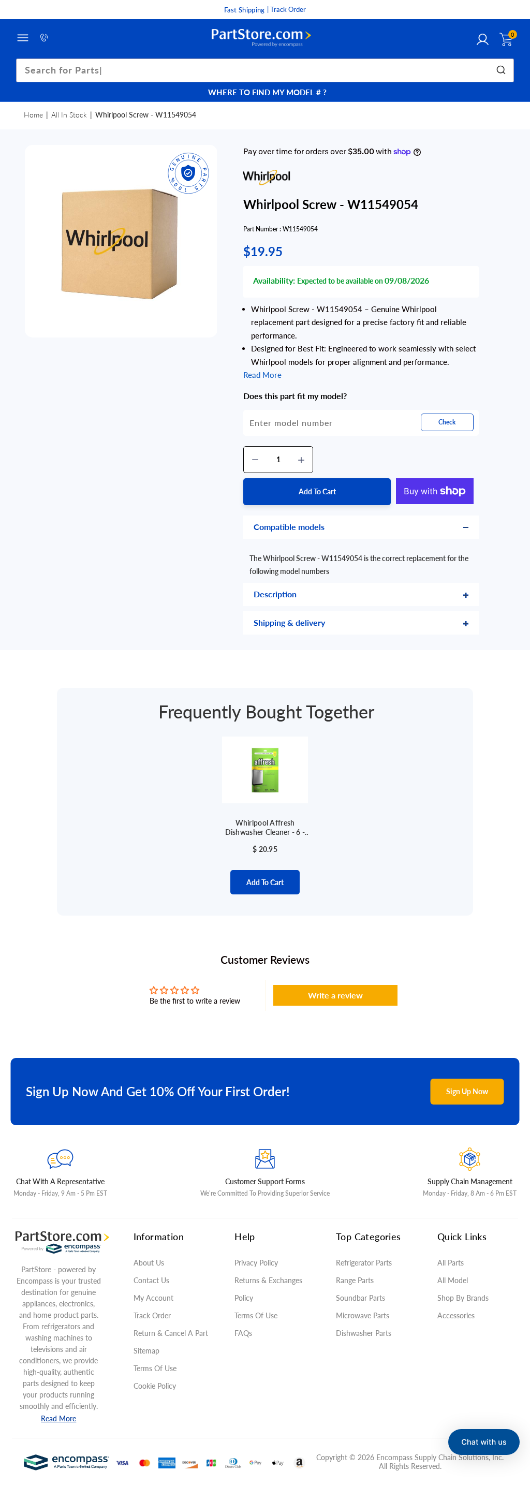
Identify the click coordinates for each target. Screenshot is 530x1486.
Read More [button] (262, 374)
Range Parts (355, 1280)
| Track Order (286, 9)
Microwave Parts (362, 1315)
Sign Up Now (467, 1091)
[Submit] (502, 70)
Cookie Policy (155, 1385)
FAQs (243, 1333)
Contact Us (151, 1280)
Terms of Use (155, 1368)
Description (275, 594)
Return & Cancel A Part (171, 1333)
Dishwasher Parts (363, 1333)
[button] (484, 1442)
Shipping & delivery (289, 622)
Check (446, 422)
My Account (153, 1297)
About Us (149, 1262)
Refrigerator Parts (364, 1262)
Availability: (274, 280)
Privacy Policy (256, 1262)
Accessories (456, 1315)
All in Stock (69, 114)
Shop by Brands (463, 1297)
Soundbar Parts (362, 1297)
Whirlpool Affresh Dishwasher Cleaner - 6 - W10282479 (265, 827)
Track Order (152, 1315)
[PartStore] (261, 38)
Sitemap (146, 1350)
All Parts (450, 1262)
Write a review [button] (335, 995)
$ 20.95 (265, 849)
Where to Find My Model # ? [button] (267, 92)
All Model (452, 1280)
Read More (58, 1418)
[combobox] (265, 70)
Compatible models (289, 527)
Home (33, 114)
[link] (509, 1411)
